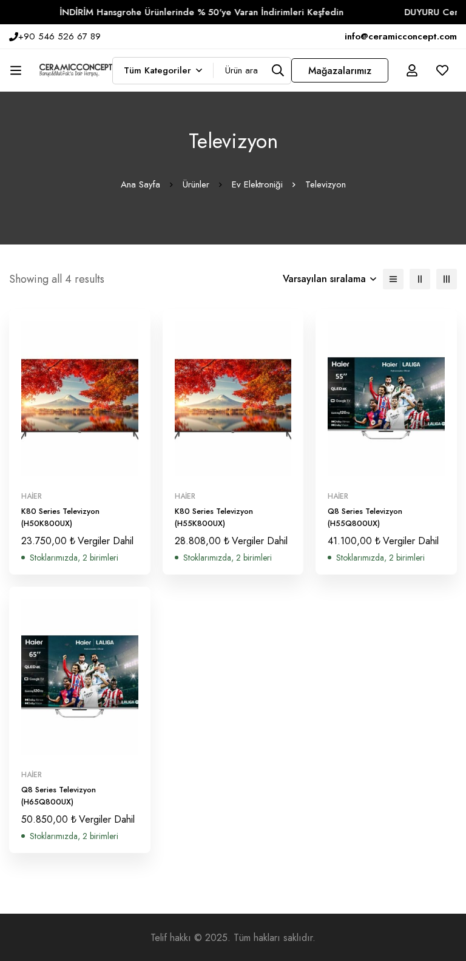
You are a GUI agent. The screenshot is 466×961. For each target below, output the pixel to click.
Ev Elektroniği (257, 184)
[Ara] (277, 70)
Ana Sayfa (140, 184)
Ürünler (196, 184)
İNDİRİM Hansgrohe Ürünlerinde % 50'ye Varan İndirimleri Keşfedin (191, 12)
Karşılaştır (107, 471)
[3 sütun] (446, 279)
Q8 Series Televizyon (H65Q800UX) (58, 796)
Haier (31, 496)
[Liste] (393, 279)
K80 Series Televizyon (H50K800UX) (60, 517)
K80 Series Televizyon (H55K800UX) (214, 517)
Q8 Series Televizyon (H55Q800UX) (365, 517)
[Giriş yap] (412, 70)
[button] (52, 471)
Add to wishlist (79, 471)
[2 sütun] (420, 279)
